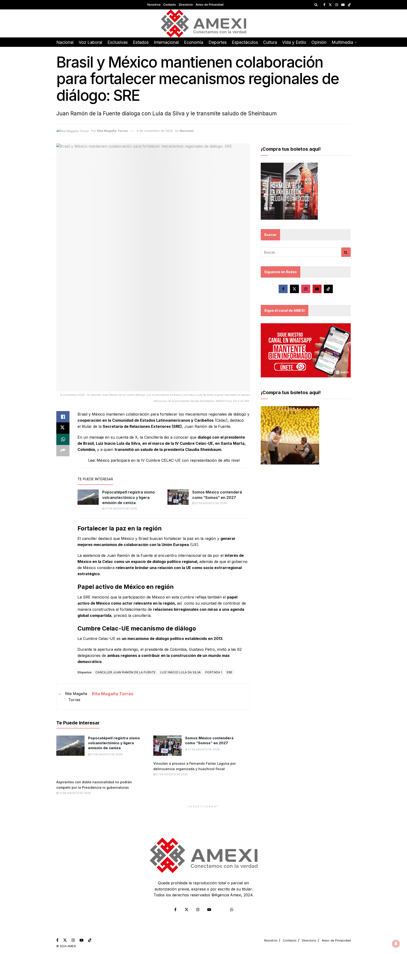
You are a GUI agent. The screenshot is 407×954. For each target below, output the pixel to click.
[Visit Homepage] (203, 23)
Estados (141, 42)
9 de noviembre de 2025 (155, 131)
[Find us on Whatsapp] (231, 909)
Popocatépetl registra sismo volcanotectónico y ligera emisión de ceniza (128, 497)
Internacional (166, 42)
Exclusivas (117, 42)
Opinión (318, 42)
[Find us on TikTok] (349, 5)
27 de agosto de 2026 (120, 508)
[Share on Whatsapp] (62, 439)
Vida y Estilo (294, 42)
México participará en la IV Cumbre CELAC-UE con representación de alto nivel (168, 460)
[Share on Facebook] (62, 416)
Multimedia (342, 42)
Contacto (169, 4)
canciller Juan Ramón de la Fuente (125, 672)
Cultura (270, 42)
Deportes (217, 42)
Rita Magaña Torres (112, 131)
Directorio (186, 4)
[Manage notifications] (396, 943)
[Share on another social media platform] (62, 450)
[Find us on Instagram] (336, 5)
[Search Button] (315, 4)
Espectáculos (245, 42)
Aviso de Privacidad (210, 4)
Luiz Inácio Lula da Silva (180, 672)
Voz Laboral (90, 42)
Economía (193, 42)
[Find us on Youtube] (343, 5)
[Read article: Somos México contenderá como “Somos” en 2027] (178, 497)
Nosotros (153, 4)
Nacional (64, 42)
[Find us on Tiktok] (328, 289)
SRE (229, 672)
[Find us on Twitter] (330, 5)
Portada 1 (213, 672)
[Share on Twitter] (62, 428)
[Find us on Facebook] (324, 5)
